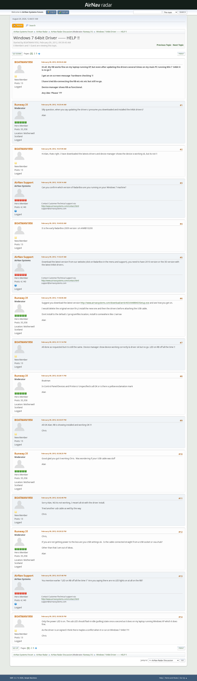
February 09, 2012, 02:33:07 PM (53, 420)
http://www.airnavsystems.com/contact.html (60, 206)
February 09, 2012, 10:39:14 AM (53, 182)
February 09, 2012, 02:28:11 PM (53, 375)
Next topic (178, 45)
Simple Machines (30, 678)
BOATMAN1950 (23, 62)
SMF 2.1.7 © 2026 (16, 678)
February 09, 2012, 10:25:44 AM (53, 104)
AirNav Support (23, 182)
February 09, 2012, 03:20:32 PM (53, 531)
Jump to (144, 660)
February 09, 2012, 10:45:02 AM (53, 223)
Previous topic (164, 45)
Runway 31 (87, 31)
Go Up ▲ (183, 678)
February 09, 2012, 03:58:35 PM (53, 616)
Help (161, 678)
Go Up (15, 648)
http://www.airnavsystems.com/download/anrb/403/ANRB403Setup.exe (114, 302)
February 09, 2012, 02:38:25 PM (53, 453)
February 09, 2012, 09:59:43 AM (53, 62)
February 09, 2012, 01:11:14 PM (53, 342)
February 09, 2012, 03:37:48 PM (53, 575)
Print (181, 54)
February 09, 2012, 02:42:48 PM (53, 498)
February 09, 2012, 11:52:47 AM (53, 257)
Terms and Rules (171, 678)
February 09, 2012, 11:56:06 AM (53, 298)
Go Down (17, 54)
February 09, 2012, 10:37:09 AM (53, 149)
